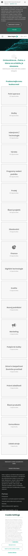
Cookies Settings (12, 552)
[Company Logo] (13, 36)
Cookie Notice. (15, 541)
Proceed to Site (12, 545)
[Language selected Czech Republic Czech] (22, 36)
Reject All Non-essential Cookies (12, 548)
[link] (13, 496)
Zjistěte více (13, 4)
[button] (14, 25)
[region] (14, 533)
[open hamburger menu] (2, 36)
